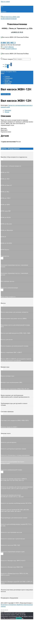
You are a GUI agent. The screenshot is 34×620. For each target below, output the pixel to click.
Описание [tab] (8, 110)
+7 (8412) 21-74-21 (10, 6)
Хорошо (19, 618)
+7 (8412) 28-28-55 (13, 11)
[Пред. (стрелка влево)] (1, 611)
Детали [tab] (7, 112)
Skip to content (5, 1)
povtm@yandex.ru (11, 48)
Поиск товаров (8, 59)
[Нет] (22, 618)
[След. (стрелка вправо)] (3, 611)
